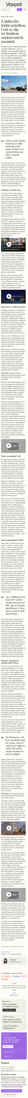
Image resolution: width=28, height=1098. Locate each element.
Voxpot (14, 983)
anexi (12, 125)
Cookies (14, 990)
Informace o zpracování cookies (13, 1086)
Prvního (11, 203)
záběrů (17, 819)
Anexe (8, 946)
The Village (8, 841)
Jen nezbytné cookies (9, 1094)
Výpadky (9, 386)
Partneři (23, 985)
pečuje (8, 790)
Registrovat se (8, 1046)
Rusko (12, 946)
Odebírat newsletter (9, 1010)
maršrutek (15, 410)
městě (22, 871)
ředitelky (4, 685)
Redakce (4, 985)
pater (7, 882)
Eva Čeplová (14, 73)
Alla (14, 110)
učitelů (12, 710)
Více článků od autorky (15, 961)
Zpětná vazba (14, 995)
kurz (15, 560)
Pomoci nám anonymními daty (11, 1090)
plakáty (17, 227)
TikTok (24, 976)
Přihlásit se (7, 1056)
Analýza (3, 16)
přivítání (9, 279)
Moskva (3, 171)
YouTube (4, 813)
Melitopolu (5, 654)
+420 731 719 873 (10, 1026)
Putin (16, 318)
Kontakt (10, 985)
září (7, 254)
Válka (21, 946)
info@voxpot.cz (9, 1028)
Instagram (7, 976)
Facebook (4, 954)
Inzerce (19, 985)
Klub (19, 9)
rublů (19, 732)
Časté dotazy (7, 987)
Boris (14, 525)
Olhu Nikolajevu (17, 681)
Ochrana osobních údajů (18, 987)
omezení (6, 437)
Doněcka (16, 402)
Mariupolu (12, 588)
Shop (14, 985)
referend (18, 264)
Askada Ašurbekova (16, 632)
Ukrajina (16, 946)
